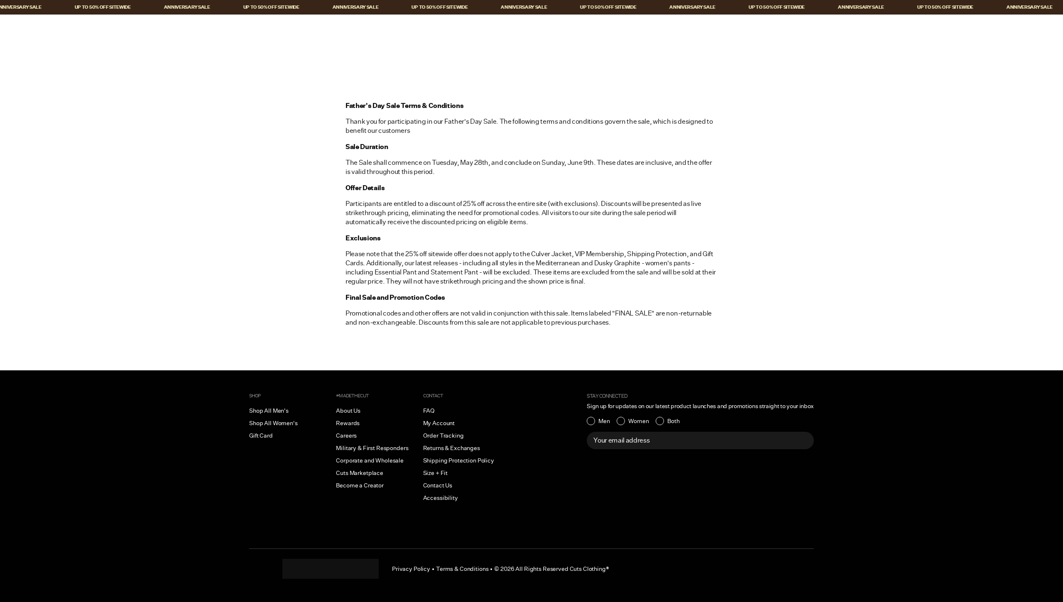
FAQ (429, 410)
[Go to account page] (1007, 27)
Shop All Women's (273, 423)
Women (638, 421)
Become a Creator (360, 485)
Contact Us (438, 485)
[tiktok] (314, 569)
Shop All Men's (269, 410)
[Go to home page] (531, 28)
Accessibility (440, 497)
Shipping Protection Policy (458, 460)
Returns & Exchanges (451, 448)
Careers (346, 435)
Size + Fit (435, 473)
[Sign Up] (803, 440)
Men (604, 421)
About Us (348, 410)
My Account (439, 423)
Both (673, 421)
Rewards (348, 423)
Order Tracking (443, 435)
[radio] (598, 421)
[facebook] (331, 569)
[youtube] (347, 569)
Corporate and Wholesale (370, 460)
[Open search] (990, 27)
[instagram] (297, 569)
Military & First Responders (372, 448)
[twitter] (364, 569)
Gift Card (261, 435)
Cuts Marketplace (359, 473)
